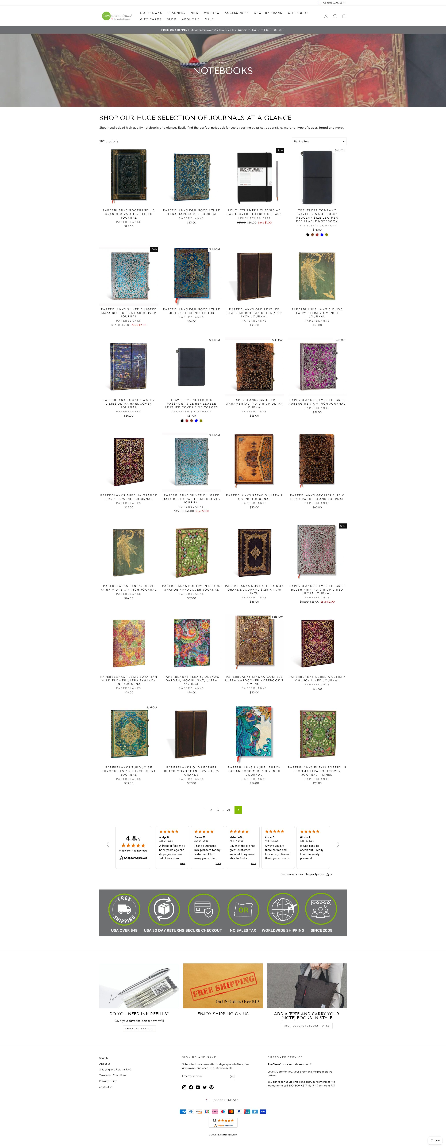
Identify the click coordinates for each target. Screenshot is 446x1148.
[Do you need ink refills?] (139, 985)
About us (191, 19)
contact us (105, 1087)
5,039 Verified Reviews (133, 850)
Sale (209, 19)
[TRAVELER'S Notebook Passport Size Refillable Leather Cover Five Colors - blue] (196, 420)
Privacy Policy (108, 1081)
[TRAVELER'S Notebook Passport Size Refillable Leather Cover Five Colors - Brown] (187, 420)
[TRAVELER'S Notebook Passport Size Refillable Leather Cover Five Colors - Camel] (191, 420)
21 (228, 810)
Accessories (237, 12)
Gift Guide (298, 12)
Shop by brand (268, 12)
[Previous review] (108, 845)
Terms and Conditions (112, 1075)
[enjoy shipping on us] (223, 985)
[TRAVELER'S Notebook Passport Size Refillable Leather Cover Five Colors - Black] (182, 420)
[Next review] (338, 845)
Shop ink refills (139, 1028)
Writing (212, 12)
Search (103, 1058)
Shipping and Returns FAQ (115, 1069)
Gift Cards (151, 19)
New (195, 12)
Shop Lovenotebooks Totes (306, 1025)
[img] (133, 845)
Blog (172, 19)
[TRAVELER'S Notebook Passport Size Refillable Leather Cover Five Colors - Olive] (201, 420)
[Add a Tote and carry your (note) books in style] (307, 985)
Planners (176, 12)
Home (222, 62)
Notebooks (151, 12)
